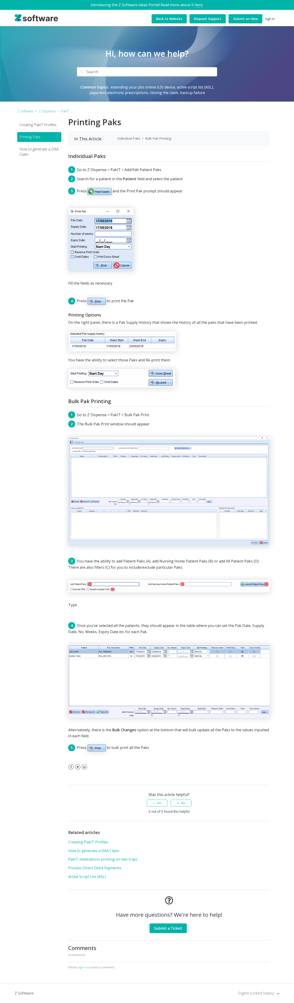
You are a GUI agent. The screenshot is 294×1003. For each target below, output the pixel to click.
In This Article (88, 138)
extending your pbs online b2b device (143, 87)
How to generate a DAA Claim (39, 152)
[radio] (157, 803)
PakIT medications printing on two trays (102, 859)
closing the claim (164, 92)
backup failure (192, 92)
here (199, 4)
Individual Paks (128, 138)
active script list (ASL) (195, 87)
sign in (82, 967)
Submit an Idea (245, 19)
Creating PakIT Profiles (38, 124)
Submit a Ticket (168, 928)
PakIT (65, 111)
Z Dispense (47, 111)
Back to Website (169, 19)
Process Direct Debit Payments (94, 867)
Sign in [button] (270, 19)
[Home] (36, 17)
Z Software (25, 111)
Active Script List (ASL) (87, 876)
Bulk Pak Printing (158, 138)
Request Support (207, 19)
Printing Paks (30, 136)
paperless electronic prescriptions (118, 92)
